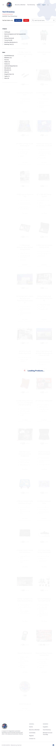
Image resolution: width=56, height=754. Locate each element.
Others (26, 20)
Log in (44, 5)
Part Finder (18, 20)
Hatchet (19, 745)
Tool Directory (31, 5)
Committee (32, 732)
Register (31, 735)
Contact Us (32, 738)
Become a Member (20, 5)
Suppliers (45, 727)
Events (38, 5)
